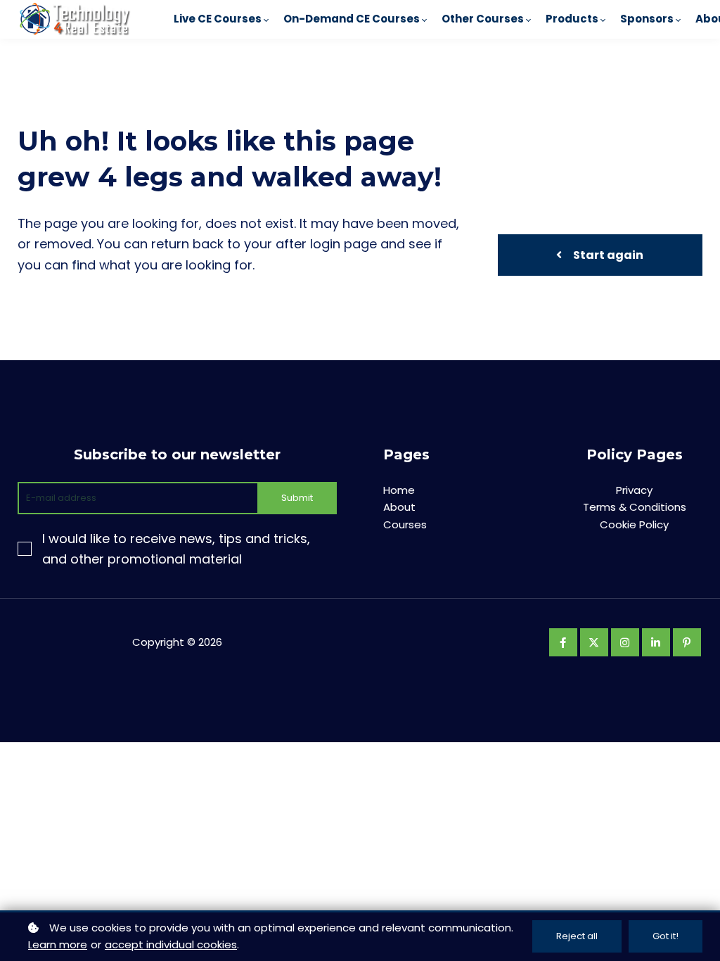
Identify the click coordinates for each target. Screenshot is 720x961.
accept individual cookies (171, 944)
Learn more (57, 944)
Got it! (665, 936)
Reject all (577, 936)
